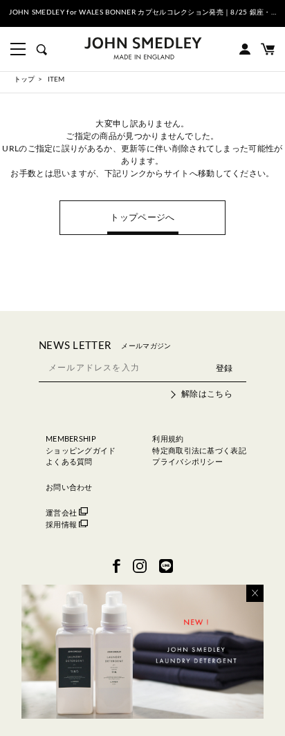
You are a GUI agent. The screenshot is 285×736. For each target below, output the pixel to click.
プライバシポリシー (187, 462)
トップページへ (142, 218)
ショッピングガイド (81, 451)
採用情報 (61, 525)
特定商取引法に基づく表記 (199, 451)
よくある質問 (69, 462)
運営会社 (61, 513)
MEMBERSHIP (71, 439)
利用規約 (167, 439)
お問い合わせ (69, 487)
